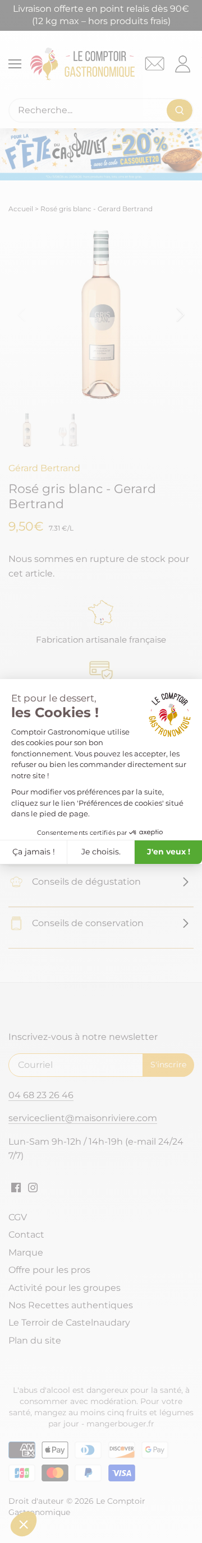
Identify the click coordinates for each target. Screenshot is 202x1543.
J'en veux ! (168, 852)
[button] (23, 1524)
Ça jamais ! (33, 852)
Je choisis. (101, 852)
